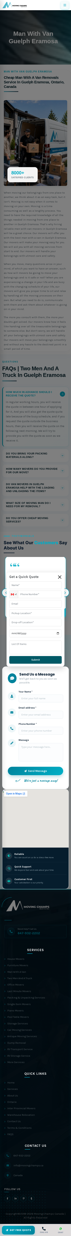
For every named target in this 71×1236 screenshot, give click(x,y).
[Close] (60, 577)
